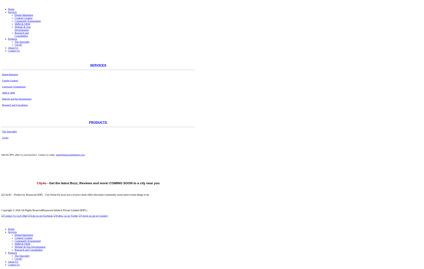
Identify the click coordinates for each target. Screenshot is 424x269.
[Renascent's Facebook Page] (40, 215)
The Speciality (9, 131)
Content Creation (10, 80)
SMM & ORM (8, 93)
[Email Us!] (14, 215)
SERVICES (98, 65)
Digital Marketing (10, 74)
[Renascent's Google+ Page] (93, 215)
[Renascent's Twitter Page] (65, 215)
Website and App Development (16, 99)
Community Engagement (14, 87)
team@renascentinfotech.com (70, 155)
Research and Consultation (15, 105)
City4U (5, 138)
